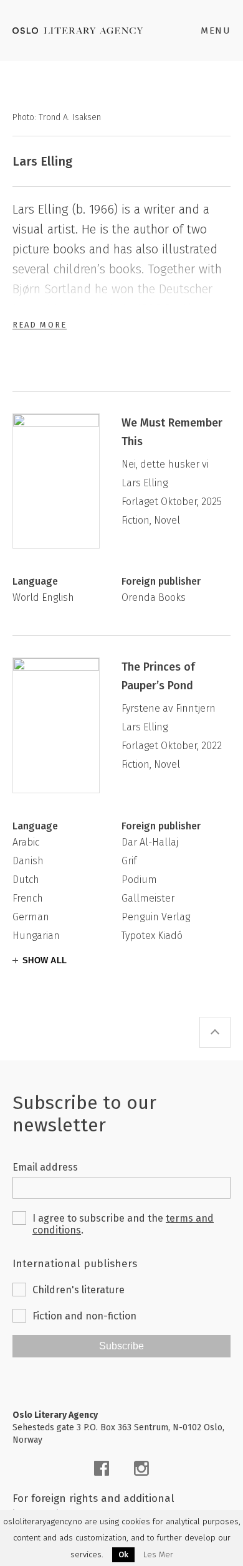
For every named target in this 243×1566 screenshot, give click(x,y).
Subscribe (121, 1346)
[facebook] (101, 1468)
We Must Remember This (172, 432)
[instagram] (141, 1468)
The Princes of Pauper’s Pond (158, 676)
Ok (123, 1554)
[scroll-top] (215, 1032)
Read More (39, 324)
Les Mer (158, 1555)
